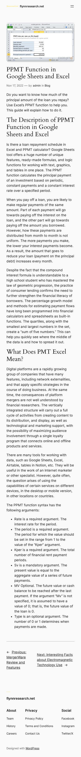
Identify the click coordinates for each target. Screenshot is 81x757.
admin (37, 85)
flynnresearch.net (32, 6)
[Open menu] (72, 6)
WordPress (32, 748)
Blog (47, 85)
